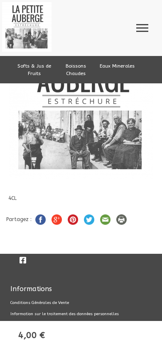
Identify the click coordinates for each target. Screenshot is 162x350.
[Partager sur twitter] (90, 219)
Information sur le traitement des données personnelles (64, 313)
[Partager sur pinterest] (74, 219)
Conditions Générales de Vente (39, 302)
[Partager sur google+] (57, 219)
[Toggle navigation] (142, 27)
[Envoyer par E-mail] (106, 219)
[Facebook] (23, 260)
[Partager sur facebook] (41, 219)
